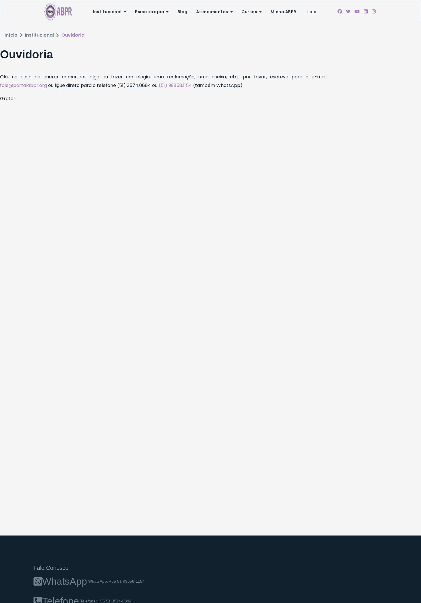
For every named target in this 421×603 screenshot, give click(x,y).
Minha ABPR (283, 12)
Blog (183, 12)
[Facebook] (339, 11)
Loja (312, 12)
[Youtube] (357, 11)
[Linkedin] (366, 11)
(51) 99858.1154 (176, 85)
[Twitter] (348, 11)
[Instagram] (374, 11)
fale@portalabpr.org (23, 85)
